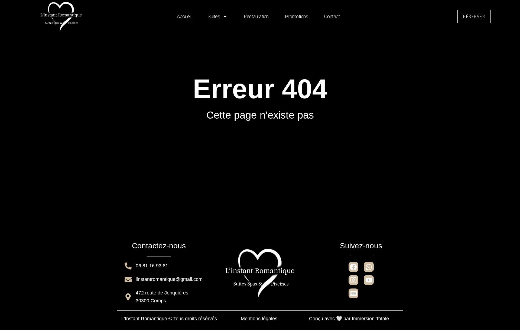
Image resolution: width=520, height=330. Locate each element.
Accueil (184, 16)
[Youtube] (368, 280)
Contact (332, 16)
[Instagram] (353, 280)
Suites (214, 16)
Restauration (256, 16)
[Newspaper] (353, 293)
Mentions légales (259, 318)
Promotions (296, 16)
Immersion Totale (370, 318)
